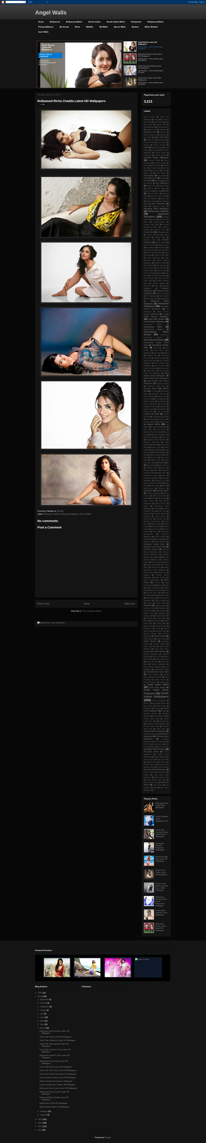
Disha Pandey (161, 247)
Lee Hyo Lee (162, 419)
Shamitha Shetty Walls (152, 628)
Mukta (164, 467)
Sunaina (157, 708)
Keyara (163, 404)
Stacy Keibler (161, 706)
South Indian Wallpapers (156, 694)
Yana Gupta (157, 785)
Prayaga (158, 539)
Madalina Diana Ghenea (152, 432)
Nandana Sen (161, 480)
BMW (145, 206)
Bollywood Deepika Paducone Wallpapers (159, 846)
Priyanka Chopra (151, 549)
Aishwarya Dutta (149, 127)
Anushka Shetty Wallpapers (156, 157)
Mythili (156, 470)
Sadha (149, 603)
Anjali (146, 147)
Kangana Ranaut (163, 383)
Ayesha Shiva (151, 186)
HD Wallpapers (151, 296)
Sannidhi (150, 618)
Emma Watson (148, 265)
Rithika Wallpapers (163, 585)
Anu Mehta (154, 150)
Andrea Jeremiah (159, 145)
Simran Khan (156, 656)
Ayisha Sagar (164, 186)
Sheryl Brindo (148, 639)
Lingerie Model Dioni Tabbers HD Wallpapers (58, 1085)
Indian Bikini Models (156, 319)
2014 (40, 996)
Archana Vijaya (156, 168)
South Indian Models (157, 687)
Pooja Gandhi (155, 526)
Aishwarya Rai (151, 129)
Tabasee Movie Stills (151, 726)
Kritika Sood (148, 411)
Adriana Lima (161, 124)
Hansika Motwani (159, 283)
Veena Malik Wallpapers (156, 769)
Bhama (166, 191)
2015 (40, 993)
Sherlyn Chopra (160, 636)
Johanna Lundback (150, 368)
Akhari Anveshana (150, 135)
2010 (40, 1130)
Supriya (163, 711)
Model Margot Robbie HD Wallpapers (54, 1107)
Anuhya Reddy (160, 152)
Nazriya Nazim (163, 491)
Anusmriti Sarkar (154, 160)
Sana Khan (148, 610)
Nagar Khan (162, 473)
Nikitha (146, 498)
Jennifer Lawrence (160, 358)
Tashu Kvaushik (163, 746)
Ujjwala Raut (151, 762)
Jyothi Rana (151, 371)
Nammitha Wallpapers (151, 478)
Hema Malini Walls (152, 298)
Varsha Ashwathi (163, 767)
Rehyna (146, 575)
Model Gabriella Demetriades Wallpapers (56, 1081)
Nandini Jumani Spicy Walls (153, 483)
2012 (40, 1123)
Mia (145, 455)
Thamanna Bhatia (151, 752)
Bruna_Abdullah (159, 222)
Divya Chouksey (163, 250)
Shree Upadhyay (150, 646)
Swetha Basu (164, 721)
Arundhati (156, 170)
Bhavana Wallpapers (151, 198)
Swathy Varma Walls (159, 716)
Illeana (156, 314)
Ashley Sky (148, 173)
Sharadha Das (161, 631)
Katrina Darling (149, 396)
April (42, 1024)
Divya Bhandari (149, 250)
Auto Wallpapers (162, 183)
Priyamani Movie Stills (154, 544)
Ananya (146, 145)
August (43, 1010)
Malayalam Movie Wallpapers (156, 439)
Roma (167, 590)
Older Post (129, 604)
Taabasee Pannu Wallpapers (156, 723)
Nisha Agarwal (161, 498)
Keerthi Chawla (149, 401)
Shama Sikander (160, 626)
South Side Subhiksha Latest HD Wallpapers (58, 1040)
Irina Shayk (157, 347)
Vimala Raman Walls (162, 777)
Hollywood (136, 22)
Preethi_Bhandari (160, 541)
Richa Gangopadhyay (151, 580)
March (43, 1028)
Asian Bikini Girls (150, 178)
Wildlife (89, 27)
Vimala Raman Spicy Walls (156, 780)
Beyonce (158, 191)
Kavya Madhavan (160, 399)
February (44, 1111)
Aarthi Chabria (149, 117)
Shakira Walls (161, 623)
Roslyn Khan (164, 595)
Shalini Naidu (148, 626)
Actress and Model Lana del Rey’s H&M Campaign (161, 887)
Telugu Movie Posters (155, 749)
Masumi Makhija (156, 450)
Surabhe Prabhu (150, 713)
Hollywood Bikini (155, 22)
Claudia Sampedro (153, 235)
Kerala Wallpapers (150, 404)
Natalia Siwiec (154, 485)
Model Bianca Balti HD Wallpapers (53, 1103)
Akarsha (163, 132)
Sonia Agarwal (157, 677)
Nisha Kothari (149, 501)
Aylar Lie (150, 188)
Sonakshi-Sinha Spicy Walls (157, 672)
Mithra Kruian (156, 460)
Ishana (166, 353)
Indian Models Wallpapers (154, 322)
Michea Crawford (156, 455)
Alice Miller (147, 137)
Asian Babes (161, 173)
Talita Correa (161, 729)
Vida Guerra (162, 772)
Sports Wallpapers (150, 703)
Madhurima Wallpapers (158, 434)
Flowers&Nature (46, 27)
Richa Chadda (85, 514)
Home (41, 22)
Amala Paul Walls (161, 137)
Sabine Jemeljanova (162, 600)
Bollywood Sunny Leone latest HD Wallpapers (160, 927)
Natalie (164, 485)
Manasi (154, 444)
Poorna (155, 531)
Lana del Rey (150, 419)
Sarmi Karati (161, 618)
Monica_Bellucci (163, 465)
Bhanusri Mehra (152, 193)
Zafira (155, 787)
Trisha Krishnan (149, 759)
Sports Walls (120, 27)
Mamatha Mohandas (151, 442)
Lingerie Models (153, 424)
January (43, 1115)
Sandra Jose (148, 613)
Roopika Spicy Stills (154, 593)
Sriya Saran (148, 706)
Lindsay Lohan (164, 422)
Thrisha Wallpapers (160, 757)
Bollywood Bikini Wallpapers (156, 209)
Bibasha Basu (151, 201)
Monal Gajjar (163, 462)
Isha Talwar (157, 353)
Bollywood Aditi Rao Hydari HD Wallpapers (161, 859)
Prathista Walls (148, 539)
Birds (77, 27)
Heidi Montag (164, 296)
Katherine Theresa (158, 394)
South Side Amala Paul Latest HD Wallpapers (58, 1074)
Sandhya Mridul (160, 610)
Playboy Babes (156, 524)
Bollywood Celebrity (52, 514)
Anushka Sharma (160, 155)
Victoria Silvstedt (149, 772)
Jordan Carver (164, 368)
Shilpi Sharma (150, 641)
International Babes (153, 324)
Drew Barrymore (154, 258)
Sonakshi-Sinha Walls (161, 669)
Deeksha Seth (149, 240)
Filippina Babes (149, 270)
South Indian (94, 22)
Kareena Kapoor (151, 388)
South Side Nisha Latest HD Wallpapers (56, 1067)
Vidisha (146, 775)
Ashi (164, 170)
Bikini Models (151, 27)
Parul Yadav (160, 516)
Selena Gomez (156, 621)
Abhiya (156, 119)
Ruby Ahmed (150, 598)
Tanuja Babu (158, 744)
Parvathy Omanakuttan (152, 521)
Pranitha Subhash (160, 536)
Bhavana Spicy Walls (158, 196)
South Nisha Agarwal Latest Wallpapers (161, 912)
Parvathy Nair (161, 519)
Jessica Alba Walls (150, 360)
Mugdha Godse (152, 467)
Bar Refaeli (162, 188)
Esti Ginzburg (161, 268)
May (42, 1021)
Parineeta (147, 513)
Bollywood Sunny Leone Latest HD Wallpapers (58, 1088)
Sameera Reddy (149, 608)
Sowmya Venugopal (159, 700)
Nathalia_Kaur (148, 488)
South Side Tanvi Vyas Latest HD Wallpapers (58, 1070)
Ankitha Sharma (156, 147)
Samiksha (162, 608)
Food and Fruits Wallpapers (153, 273)
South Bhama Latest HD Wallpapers (48, 47)
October (43, 1003)
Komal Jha (162, 406)
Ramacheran (156, 567)
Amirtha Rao (151, 140)
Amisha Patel (162, 140)
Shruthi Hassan (160, 651)
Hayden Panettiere (162, 293)
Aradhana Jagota (160, 163)
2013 (40, 1119)
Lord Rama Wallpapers (159, 427)
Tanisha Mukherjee (160, 741)
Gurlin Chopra (149, 278)
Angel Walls (51, 12)
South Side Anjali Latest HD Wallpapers (56, 1037)
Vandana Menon (149, 764)
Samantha (148, 605)
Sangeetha (161, 613)
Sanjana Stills (148, 616)
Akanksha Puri (150, 132)
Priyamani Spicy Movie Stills (155, 547)
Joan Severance (160, 365)
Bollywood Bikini (74, 22)
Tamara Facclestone (150, 734)
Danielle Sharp (160, 237)
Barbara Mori (148, 191)
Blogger (108, 1137)
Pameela (157, 508)
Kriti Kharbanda (161, 409)
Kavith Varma (148, 399)
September (45, 1007)
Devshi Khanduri (149, 245)
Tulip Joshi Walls (163, 759)
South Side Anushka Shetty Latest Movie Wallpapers (161, 833)
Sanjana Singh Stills (162, 616)
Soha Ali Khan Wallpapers (153, 667)
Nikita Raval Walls (159, 496)
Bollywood (55, 22)
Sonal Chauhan (153, 674)
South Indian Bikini (116, 22)
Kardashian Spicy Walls (156, 386)
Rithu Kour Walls (156, 590)
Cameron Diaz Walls (151, 224)
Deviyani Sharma (160, 242)
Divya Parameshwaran (154, 252)
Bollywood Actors (159, 206)
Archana (146, 165)
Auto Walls (43, 32)
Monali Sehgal (151, 465)
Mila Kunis (153, 457)
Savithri (146, 621)
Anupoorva (147, 155)
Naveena (162, 488)
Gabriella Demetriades (158, 275)
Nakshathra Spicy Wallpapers (154, 475)
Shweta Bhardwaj (150, 654)
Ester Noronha (149, 268)
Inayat (164, 314)
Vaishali (163, 762)
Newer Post (43, 604)
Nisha (153, 498)
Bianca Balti (165, 198)
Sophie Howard (160, 679)
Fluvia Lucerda (161, 270)
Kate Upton (154, 391)
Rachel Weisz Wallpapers (160, 562)
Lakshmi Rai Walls (151, 414)
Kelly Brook (162, 401)
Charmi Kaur (149, 232)
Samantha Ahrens (160, 605)
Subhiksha (147, 708)
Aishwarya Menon (163, 127)
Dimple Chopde (163, 245)
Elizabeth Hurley (160, 263)
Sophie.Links (164, 682)
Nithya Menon (161, 503)
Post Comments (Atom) (91, 611)
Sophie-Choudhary (150, 682)
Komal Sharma (149, 409)
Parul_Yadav (148, 519)
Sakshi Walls (160, 603)
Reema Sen (162, 572)
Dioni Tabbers (150, 247)
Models (135, 27)
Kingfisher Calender (150, 406)
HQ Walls (103, 27)
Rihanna (157, 582)
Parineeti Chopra (160, 513)
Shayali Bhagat (150, 633)
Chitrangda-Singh (163, 232)
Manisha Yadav (156, 447)
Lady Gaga (161, 411)
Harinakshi (147, 286)
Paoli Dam (162, 511)
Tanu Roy (147, 744)
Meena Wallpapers (160, 452)
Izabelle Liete (152, 355)
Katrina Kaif (162, 396)
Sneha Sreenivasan (162, 659)
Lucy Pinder (161, 429)
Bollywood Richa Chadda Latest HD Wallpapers (71, 101)
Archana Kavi (156, 165)
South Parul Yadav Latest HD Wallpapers (161, 872)
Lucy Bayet (148, 429)
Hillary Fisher (164, 298)
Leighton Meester (150, 422)
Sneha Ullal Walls (152, 661)
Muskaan (147, 470)
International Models (153, 329)
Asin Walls (163, 178)
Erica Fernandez (161, 265)
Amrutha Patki (148, 142)
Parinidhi (147, 516)
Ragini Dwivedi (152, 564)
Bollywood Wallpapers (70, 514)
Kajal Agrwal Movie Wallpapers (156, 378)
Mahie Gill (165, 437)
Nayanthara (148, 491)
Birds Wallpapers (158, 203)
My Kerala (64, 27)
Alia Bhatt (162, 135)
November (44, 999)
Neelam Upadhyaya (153, 493)
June (42, 1017)
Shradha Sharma (159, 644)
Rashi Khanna (149, 572)
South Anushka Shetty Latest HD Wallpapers (58, 1077)
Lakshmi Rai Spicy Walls (161, 416)
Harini (157, 286)
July (42, 1014)
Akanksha (163, 129)
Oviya (146, 506)
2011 (40, 1126)
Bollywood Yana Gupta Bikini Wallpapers (161, 805)
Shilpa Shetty (161, 639)
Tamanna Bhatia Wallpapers (155, 731)
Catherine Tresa (160, 229)
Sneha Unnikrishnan (159, 664)
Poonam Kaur (155, 529)
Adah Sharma (158, 122)
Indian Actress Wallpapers (156, 317)
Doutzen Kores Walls (161, 255)
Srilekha (163, 703)
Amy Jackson (161, 142)
